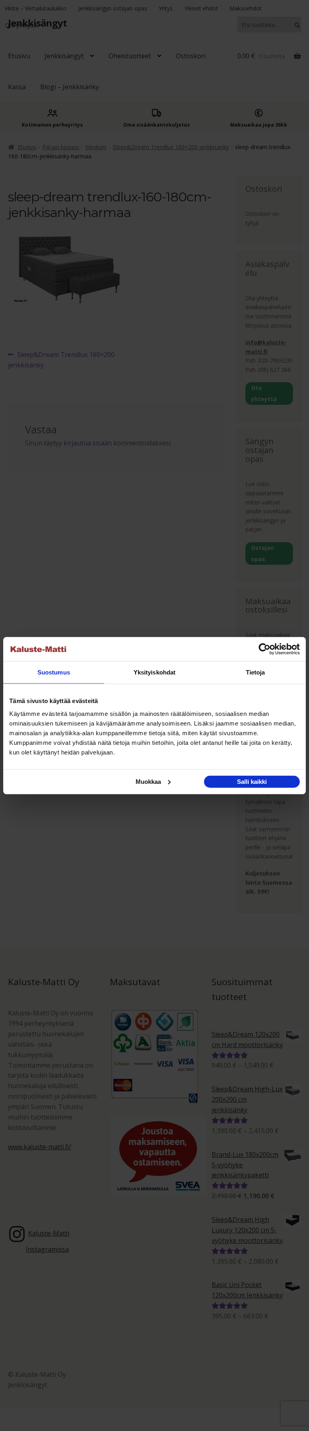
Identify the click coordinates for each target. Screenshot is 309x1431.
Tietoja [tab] (255, 672)
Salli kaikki (252, 781)
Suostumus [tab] (53, 672)
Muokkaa (148, 781)
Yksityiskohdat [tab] (154, 672)
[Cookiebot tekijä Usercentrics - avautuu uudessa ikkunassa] (264, 649)
